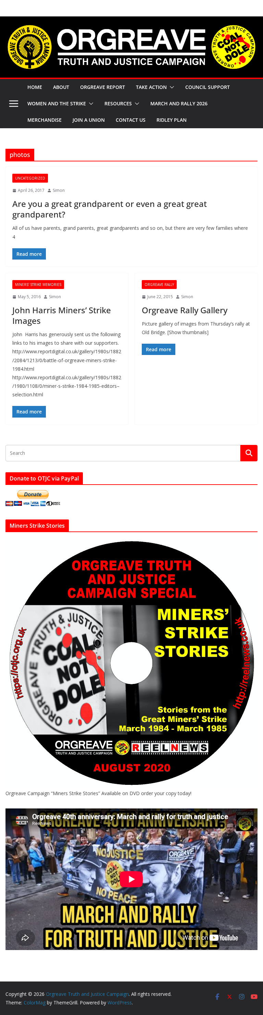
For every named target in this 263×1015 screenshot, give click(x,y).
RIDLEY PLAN (171, 120)
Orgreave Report (102, 87)
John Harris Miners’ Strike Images (61, 315)
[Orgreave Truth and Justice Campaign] (131, 21)
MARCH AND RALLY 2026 (179, 103)
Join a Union (89, 120)
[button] (170, 87)
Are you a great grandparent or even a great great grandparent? (109, 209)
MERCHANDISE (44, 120)
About (61, 87)
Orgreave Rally (159, 284)
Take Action (151, 87)
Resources (118, 103)
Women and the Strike (56, 103)
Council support (207, 87)
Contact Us (131, 120)
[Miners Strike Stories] (131, 541)
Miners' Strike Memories (38, 284)
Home (34, 87)
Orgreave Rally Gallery (184, 310)
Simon (59, 190)
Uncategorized (30, 178)
